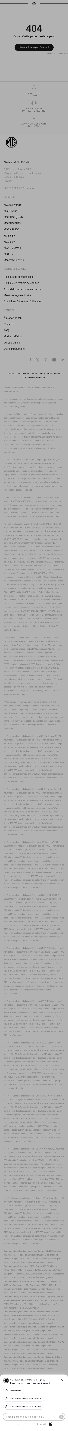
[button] (34, 715)
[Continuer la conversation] (61, 1417)
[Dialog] (51, 1424)
